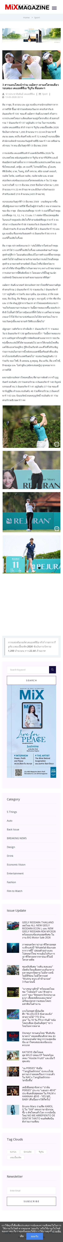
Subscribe (31, 1201)
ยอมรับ (34, 1236)
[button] (54, 7)
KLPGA (13, 1151)
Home (26, 17)
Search (31, 680)
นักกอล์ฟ (27, 1151)
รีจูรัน (41, 1151)
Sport (37, 17)
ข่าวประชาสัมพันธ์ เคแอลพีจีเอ (20, 93)
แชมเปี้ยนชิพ (15, 1157)
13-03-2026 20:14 (14, 97)
